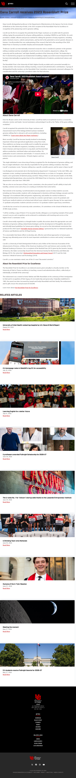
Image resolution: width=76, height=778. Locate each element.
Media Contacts (58, 772)
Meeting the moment (11, 627)
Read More (6, 329)
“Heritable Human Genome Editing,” (32, 229)
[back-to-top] (74, 774)
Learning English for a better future (16, 411)
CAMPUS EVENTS (38, 741)
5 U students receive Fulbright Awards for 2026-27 (22, 670)
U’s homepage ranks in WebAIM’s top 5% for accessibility (24, 368)
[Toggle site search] (66, 3)
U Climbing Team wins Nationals (15, 541)
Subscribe (38, 729)
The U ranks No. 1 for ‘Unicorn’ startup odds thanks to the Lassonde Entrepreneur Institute (37, 498)
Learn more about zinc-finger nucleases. (24, 135)
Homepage (38, 718)
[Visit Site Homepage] (38, 702)
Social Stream (38, 743)
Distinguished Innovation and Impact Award (38, 253)
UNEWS (38, 739)
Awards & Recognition (7, 8)
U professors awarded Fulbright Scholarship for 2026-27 (24, 455)
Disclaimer (37, 772)
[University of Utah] (38, 758)
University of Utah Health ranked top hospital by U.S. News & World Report (31, 325)
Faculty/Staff (38, 720)
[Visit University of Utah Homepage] (3, 3)
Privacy (43, 772)
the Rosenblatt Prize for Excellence (26, 288)
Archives (38, 726)
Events (38, 724)
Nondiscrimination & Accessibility (22, 772)
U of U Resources (38, 745)
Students (38, 722)
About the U (49, 772)
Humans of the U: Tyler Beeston (15, 584)
